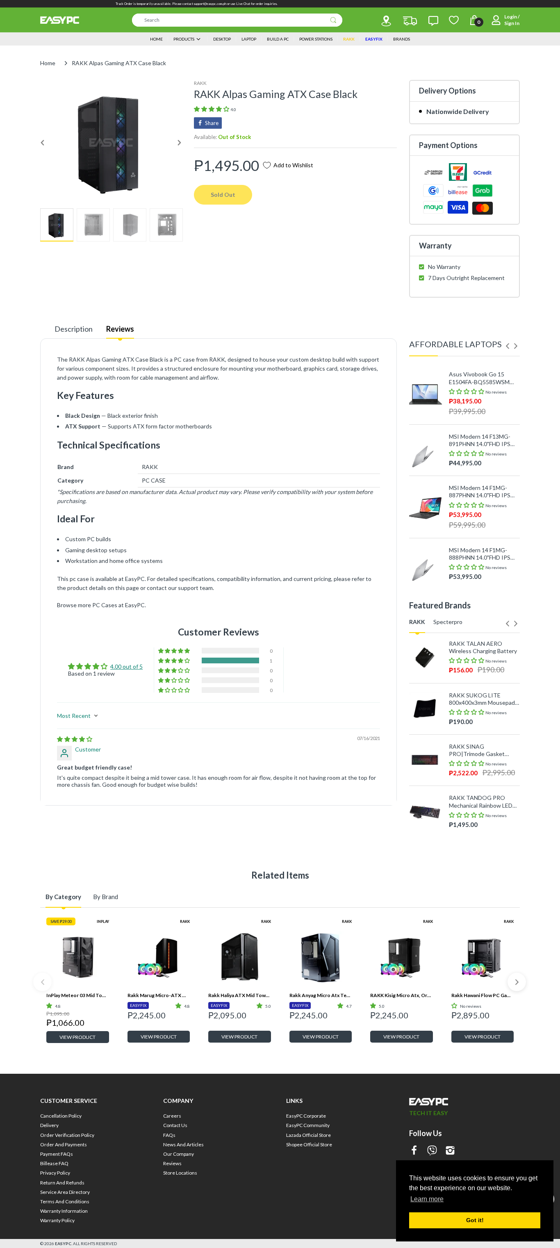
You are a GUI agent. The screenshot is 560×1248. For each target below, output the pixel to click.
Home (47, 62)
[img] (74, 739)
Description (74, 328)
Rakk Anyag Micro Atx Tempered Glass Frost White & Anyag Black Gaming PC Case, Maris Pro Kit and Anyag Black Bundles (320, 995)
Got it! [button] (475, 1220)
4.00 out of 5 (126, 666)
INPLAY (103, 921)
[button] (212, 108)
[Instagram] (450, 1151)
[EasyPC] (59, 20)
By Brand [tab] (105, 896)
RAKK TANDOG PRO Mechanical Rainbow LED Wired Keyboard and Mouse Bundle (480, 801)
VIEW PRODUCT (77, 1037)
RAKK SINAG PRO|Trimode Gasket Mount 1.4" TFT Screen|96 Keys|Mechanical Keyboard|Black (483, 750)
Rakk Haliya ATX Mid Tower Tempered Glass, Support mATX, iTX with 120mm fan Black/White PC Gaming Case (239, 995)
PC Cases (104, 604)
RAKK (200, 83)
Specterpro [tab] (447, 621)
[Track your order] (410, 21)
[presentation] (507, 346)
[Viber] (432, 1151)
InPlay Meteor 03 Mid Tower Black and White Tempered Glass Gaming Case (77, 995)
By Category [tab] (63, 896)
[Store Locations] (386, 21)
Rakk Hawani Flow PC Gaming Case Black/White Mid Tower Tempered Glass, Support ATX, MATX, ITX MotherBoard (482, 995)
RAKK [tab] (417, 621)
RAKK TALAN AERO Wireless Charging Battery (483, 647)
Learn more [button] (427, 1199)
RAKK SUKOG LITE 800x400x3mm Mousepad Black (482, 699)
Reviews (120, 328)
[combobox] (237, 20)
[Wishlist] (453, 20)
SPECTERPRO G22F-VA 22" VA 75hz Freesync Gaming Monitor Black (480, 836)
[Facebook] (414, 1151)
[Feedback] (433, 21)
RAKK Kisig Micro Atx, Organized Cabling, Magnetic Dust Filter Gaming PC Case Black (401, 995)
